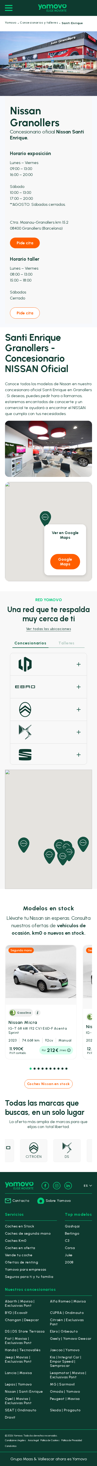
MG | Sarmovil (62, 1384)
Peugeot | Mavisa (65, 1399)
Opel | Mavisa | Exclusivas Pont (18, 1401)
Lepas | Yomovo (18, 1384)
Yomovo (10, 22)
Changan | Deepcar (22, 1320)
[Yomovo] (52, 8)
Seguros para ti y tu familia (29, 1277)
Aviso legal (33, 1440)
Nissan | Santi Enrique (24, 1391)
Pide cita (25, 243)
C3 (67, 1241)
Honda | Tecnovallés (22, 1350)
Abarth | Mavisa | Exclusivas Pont (20, 1303)
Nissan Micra (37, 1027)
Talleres (66, 643)
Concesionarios (30, 643)
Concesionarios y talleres (39, 22)
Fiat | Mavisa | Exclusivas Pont (18, 1341)
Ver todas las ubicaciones (48, 629)
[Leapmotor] (48, 664)
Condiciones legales (15, 1440)
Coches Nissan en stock (48, 1084)
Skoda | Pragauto (65, 1410)
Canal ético (10, 1446)
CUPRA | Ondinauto (67, 1313)
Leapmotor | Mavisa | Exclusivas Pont (68, 1375)
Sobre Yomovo (58, 1201)
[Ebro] (48, 687)
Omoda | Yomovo (65, 1391)
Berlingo (72, 1233)
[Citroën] (48, 709)
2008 (69, 1262)
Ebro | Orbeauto (64, 1331)
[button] (31, 1069)
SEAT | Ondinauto (20, 1410)
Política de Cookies (50, 1440)
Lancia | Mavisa (18, 1373)
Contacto (20, 1201)
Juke (69, 1255)
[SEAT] (48, 755)
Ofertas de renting (21, 1262)
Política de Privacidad (71, 1440)
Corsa (70, 1248)
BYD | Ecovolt (16, 1313)
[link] (41, 1002)
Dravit (10, 1417)
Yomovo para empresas (25, 1269)
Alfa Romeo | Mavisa (68, 1301)
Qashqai (72, 1226)
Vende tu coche (19, 1255)
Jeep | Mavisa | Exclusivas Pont (18, 1359)
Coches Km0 (15, 1241)
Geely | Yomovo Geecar (71, 1339)
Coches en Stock (19, 1226)
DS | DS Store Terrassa (25, 1331)
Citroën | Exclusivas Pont (67, 1322)
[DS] (48, 732)
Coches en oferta (20, 1248)
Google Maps (65, 561)
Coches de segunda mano (27, 1233)
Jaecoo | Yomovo (65, 1350)
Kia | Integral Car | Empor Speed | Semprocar (65, 1361)
